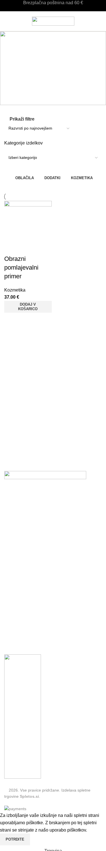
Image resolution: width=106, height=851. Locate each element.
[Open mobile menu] (6, 21)
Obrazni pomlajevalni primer (21, 267)
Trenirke (61, 619)
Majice (11, 630)
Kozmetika (14, 290)
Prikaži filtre (22, 119)
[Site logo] (53, 20)
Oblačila (12, 599)
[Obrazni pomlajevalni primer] (28, 227)
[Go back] (53, 58)
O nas (10, 551)
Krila (9, 619)
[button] (28, 307)
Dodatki (61, 640)
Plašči (59, 609)
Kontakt (12, 540)
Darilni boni (15, 561)
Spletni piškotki (19, 530)
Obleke (11, 640)
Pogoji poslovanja (22, 519)
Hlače (10, 609)
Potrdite (15, 839)
